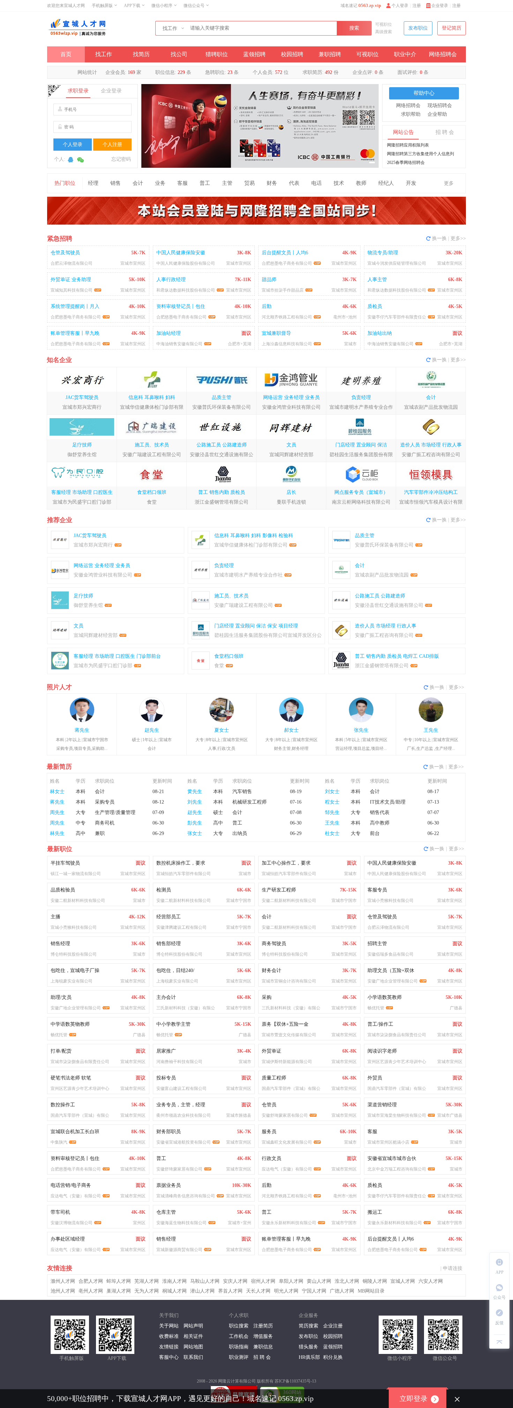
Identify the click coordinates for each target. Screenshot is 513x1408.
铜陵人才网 (375, 1281)
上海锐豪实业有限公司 (71, 981)
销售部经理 (168, 943)
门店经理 (345, 444)
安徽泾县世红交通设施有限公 (221, 454)
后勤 (267, 1185)
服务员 (269, 1131)
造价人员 (410, 444)
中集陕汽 (59, 1142)
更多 (449, 183)
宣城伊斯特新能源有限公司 (287, 1061)
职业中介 (405, 54)
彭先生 (194, 823)
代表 (294, 183)
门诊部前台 (148, 656)
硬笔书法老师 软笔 (71, 1078)
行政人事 (452, 444)
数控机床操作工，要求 (180, 863)
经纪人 (386, 183)
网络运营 (273, 397)
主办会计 (166, 997)
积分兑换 (333, 1357)
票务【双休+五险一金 (285, 1024)
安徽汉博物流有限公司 (71, 1222)
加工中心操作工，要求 (286, 863)
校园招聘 (292, 54)
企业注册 (333, 1325)
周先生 (57, 812)
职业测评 (238, 1357)
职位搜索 (238, 1325)
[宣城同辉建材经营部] (291, 434)
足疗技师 (82, 444)
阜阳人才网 (291, 1281)
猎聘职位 (217, 54)
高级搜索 (383, 31)
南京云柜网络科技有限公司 (361, 502)
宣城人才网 (403, 1281)
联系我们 (193, 1357)
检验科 (285, 535)
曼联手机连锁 (291, 502)
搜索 (354, 28)
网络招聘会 (443, 54)
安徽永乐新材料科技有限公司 (289, 1222)
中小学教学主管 (173, 1024)
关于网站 (169, 1325)
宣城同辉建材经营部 (291, 454)
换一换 (439, 238)
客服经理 (61, 492)
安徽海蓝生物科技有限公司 (181, 1222)
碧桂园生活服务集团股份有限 (361, 454)
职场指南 (238, 1346)
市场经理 (431, 444)
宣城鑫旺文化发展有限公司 (287, 1142)
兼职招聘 (330, 54)
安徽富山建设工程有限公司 (181, 1088)
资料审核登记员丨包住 (75, 1158)
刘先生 (194, 802)
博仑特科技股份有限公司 (74, 954)
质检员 (237, 492)
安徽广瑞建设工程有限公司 (151, 454)
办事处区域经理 (68, 1239)
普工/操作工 (380, 1024)
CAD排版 (429, 656)
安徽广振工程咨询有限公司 (431, 454)
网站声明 (193, 1325)
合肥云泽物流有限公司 (388, 927)
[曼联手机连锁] (291, 481)
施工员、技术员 (152, 444)
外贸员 (374, 1078)
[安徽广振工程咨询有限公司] (431, 434)
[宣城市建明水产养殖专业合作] (361, 386)
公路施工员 (208, 444)
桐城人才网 (174, 1291)
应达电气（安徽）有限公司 (287, 1169)
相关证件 (193, 1336)
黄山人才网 (319, 1281)
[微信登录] (80, 161)
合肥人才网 (91, 1281)
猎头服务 (308, 1346)
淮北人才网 (347, 1281)
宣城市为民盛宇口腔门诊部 (82, 502)
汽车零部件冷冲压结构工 (431, 492)
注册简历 (263, 1325)
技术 (339, 183)
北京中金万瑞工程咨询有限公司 (396, 1169)
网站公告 (403, 132)
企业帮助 (437, 114)
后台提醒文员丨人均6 (390, 1239)
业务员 (312, 397)
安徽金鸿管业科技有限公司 (291, 407)
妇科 (170, 397)
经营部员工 (168, 916)
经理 (93, 183)
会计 (138, 183)
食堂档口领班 (151, 492)
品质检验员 (63, 890)
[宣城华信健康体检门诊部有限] (151, 386)
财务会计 (271, 970)
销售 (115, 183)
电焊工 (410, 656)
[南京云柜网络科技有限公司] (361, 481)
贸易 (249, 183)
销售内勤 (219, 492)
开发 (411, 183)
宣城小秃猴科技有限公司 (390, 900)
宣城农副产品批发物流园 (431, 407)
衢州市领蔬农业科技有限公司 (183, 1115)
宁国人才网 (314, 1291)
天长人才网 (258, 1291)
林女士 (57, 791)
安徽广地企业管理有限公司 (392, 981)
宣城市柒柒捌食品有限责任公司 (396, 1034)
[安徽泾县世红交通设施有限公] (221, 434)
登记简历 (451, 28)
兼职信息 (263, 1346)
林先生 (57, 833)
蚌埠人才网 (118, 1281)
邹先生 (332, 812)
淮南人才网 (174, 1281)
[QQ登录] (71, 161)
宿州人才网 (263, 1281)
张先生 (361, 730)
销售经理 (60, 943)
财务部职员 (168, 1131)
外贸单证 (271, 1051)
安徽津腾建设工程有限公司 (181, 927)
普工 (205, 183)
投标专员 (166, 1078)
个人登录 (400, 5)
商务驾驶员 (274, 943)
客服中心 (169, 1357)
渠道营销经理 (382, 1104)
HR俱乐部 (309, 1357)
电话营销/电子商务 (71, 1185)
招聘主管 (377, 943)
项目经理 (288, 625)
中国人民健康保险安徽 (391, 863)
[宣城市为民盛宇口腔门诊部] (82, 481)
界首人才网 (230, 1291)
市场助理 (82, 492)
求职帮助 (411, 114)
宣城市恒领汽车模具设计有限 (431, 502)
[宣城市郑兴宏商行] (82, 386)
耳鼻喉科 (154, 397)
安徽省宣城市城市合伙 (391, 1158)
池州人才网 (63, 1291)
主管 (227, 183)
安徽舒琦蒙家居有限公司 (285, 1115)
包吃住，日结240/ (175, 970)
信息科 (135, 397)
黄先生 (194, 791)
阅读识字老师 (382, 1051)
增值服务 (263, 1336)
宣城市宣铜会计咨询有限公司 (289, 981)
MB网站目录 (371, 1291)
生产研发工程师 (279, 890)
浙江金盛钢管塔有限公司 (221, 502)
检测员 (163, 890)
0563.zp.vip (369, 5)
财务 (272, 183)
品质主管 (221, 397)
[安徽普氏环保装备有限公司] (221, 386)
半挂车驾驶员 (65, 863)
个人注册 (112, 144)
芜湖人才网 (146, 1281)
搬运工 (374, 1212)
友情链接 (169, 1346)
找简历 (141, 54)
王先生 (431, 730)
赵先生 (151, 730)
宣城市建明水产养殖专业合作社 (248, 575)
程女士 (332, 802)
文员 (291, 444)
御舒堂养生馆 (82, 454)
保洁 (382, 444)
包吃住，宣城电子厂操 (75, 970)
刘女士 (332, 791)
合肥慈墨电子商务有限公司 (76, 1169)
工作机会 (238, 1336)
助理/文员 (61, 997)
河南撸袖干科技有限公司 (179, 1061)
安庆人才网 (235, 1281)
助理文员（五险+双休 (390, 970)
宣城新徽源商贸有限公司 (179, 1249)
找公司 (179, 54)
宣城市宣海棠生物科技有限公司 (396, 1115)
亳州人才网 (91, 1291)
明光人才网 (286, 1291)
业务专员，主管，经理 (180, 1104)
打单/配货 (61, 1051)
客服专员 (377, 890)
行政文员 (271, 1158)
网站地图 (193, 1346)
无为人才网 (146, 1291)
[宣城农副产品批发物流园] (431, 386)
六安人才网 (430, 1281)
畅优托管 (375, 1008)
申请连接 (452, 1268)
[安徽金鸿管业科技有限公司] (291, 386)
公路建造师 (234, 444)
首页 (66, 54)
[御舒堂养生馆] (82, 434)
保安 (272, 625)
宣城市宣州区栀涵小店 (388, 1142)
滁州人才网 (63, 1281)
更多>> (458, 238)
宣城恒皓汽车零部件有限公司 (183, 873)
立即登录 (414, 1398)
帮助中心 (424, 93)
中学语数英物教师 (70, 1024)
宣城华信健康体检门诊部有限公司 (251, 545)
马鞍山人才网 (205, 1281)
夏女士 (221, 730)
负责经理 (361, 397)
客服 (182, 183)
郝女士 (291, 730)
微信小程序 (161, 5)
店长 (291, 492)
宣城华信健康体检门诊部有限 (152, 407)
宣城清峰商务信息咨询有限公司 (185, 1196)
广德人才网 (342, 1291)
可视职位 (383, 24)
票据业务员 (168, 1185)
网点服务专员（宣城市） (361, 492)
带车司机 (60, 1212)
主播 (55, 916)
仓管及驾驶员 (382, 916)
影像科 (269, 535)
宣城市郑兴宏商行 (82, 407)
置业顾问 (366, 444)
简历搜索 (308, 1325)
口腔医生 (103, 492)
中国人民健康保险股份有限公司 (396, 873)
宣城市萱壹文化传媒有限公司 (289, 1034)
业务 (160, 183)
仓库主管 (166, 1212)
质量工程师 (274, 1078)
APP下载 (132, 5)
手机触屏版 (102, 5)
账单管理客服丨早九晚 (286, 1239)
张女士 (194, 833)
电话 (316, 183)
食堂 (152, 502)
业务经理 (294, 397)
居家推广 (166, 1051)
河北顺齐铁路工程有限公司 (287, 1196)
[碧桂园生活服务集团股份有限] (361, 434)
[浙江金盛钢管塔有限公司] (221, 481)
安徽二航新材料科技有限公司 (78, 900)
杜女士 (332, 833)
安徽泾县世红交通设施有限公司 (389, 605)
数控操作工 (63, 1104)
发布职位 (418, 28)
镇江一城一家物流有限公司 (76, 873)
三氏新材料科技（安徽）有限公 (185, 1008)
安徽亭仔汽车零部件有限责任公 (396, 1196)
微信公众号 (194, 5)
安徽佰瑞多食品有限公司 (390, 954)
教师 (361, 183)
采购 (267, 997)
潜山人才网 (202, 1291)
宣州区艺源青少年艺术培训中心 (396, 1061)
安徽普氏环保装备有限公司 (221, 407)
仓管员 (269, 1104)
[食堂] (151, 481)
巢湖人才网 (118, 1291)
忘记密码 (121, 159)
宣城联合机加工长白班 (75, 1131)
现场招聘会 (440, 105)
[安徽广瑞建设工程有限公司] (151, 434)
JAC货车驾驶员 (82, 397)
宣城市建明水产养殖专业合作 (361, 407)
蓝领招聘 (254, 54)
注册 (456, 5)
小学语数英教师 (384, 997)
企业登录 (439, 5)
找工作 (103, 54)
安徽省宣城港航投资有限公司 (183, 1142)
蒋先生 (82, 730)
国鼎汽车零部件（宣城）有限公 (291, 1088)
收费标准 (169, 1336)
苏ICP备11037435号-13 (295, 1381)
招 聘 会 (445, 132)
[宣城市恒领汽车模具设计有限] (431, 481)
